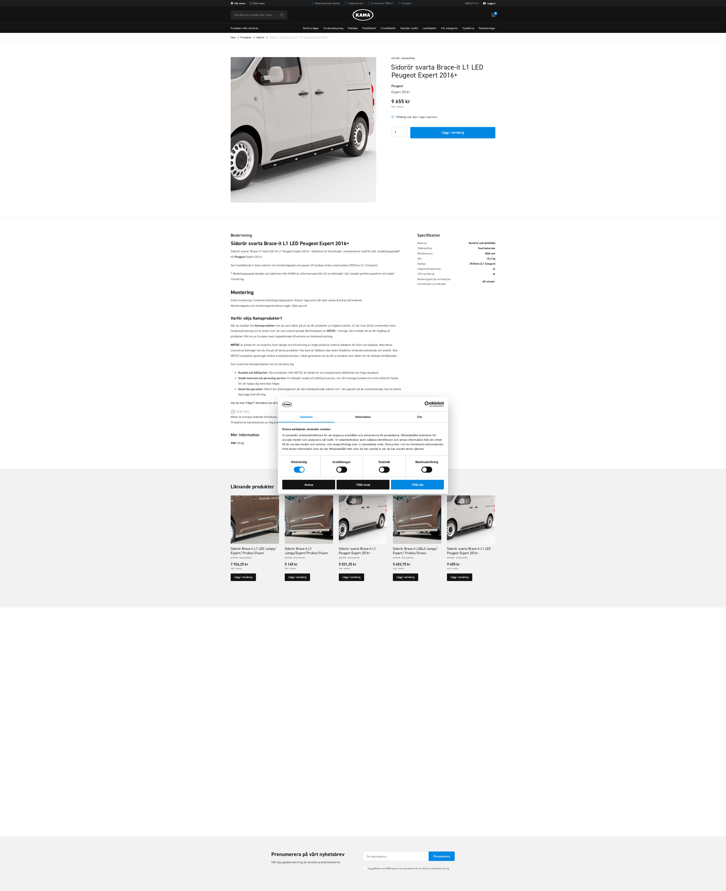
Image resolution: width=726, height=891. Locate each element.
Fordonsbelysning (333, 28)
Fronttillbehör (388, 28)
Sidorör (260, 37)
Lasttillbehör (430, 28)
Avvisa (308, 484)
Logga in (491, 3)
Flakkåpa (353, 28)
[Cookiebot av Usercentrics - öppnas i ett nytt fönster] (427, 404)
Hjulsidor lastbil (409, 28)
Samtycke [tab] (306, 416)
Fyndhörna (468, 28)
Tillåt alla (417, 484)
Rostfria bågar (311, 28)
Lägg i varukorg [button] (243, 577)
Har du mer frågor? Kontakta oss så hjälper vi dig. (262, 403)
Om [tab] (419, 416)
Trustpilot (406, 3)
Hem (233, 37)
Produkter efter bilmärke (244, 28)
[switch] (341, 469)
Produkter (246, 37)
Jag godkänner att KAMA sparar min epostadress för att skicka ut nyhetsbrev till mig (408, 868)
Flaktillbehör (369, 28)
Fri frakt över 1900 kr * (382, 3)
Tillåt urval (363, 484)
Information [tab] (363, 416)
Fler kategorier (449, 28)
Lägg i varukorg (453, 132)
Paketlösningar (487, 28)
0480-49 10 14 (472, 3)
